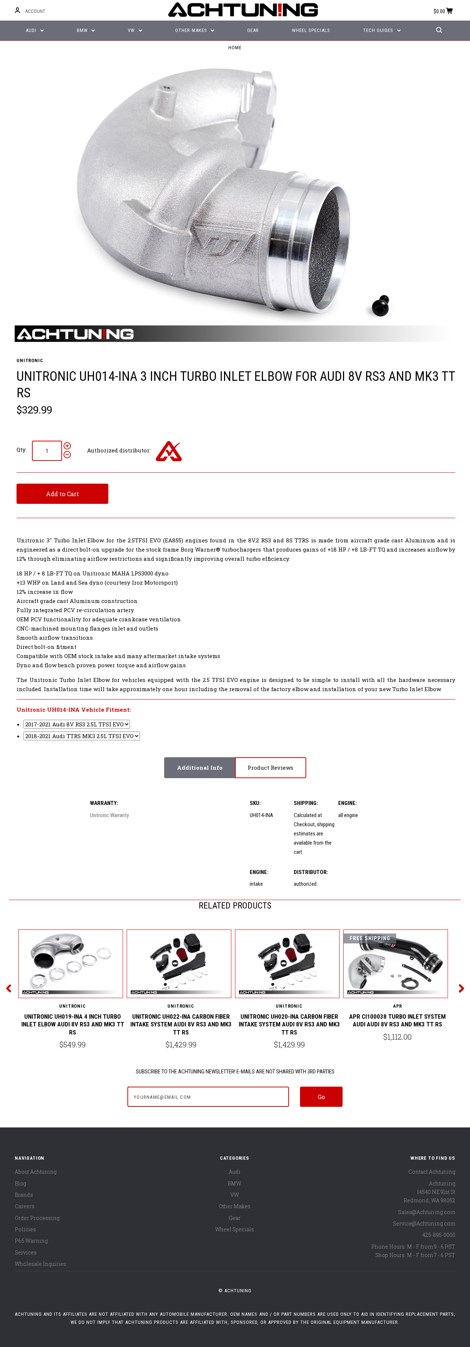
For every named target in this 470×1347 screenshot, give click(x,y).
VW (132, 30)
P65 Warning (31, 1240)
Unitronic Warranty (109, 815)
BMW (83, 30)
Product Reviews (270, 767)
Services (26, 1252)
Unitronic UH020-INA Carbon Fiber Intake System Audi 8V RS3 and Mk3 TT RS (289, 1024)
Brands (24, 1194)
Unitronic (30, 360)
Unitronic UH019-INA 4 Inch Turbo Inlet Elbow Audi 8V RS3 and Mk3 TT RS (72, 1024)
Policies (25, 1229)
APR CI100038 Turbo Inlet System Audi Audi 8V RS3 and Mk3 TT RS (397, 1020)
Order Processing (37, 1217)
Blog (20, 1183)
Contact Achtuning (431, 1171)
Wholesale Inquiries (40, 1263)
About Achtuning (36, 1171)
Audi (32, 30)
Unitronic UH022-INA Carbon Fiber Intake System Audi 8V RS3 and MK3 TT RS (181, 1024)
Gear (253, 30)
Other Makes (192, 30)
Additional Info (200, 767)
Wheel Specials (311, 30)
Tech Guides (379, 30)
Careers (25, 1206)
